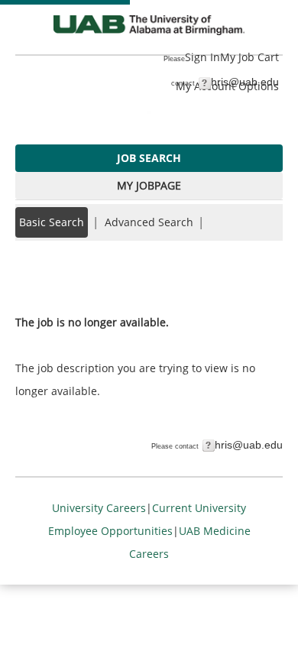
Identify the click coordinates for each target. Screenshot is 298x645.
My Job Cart (249, 57)
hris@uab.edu (245, 82)
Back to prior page (63, 276)
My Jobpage (149, 185)
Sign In (202, 57)
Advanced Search (149, 222)
